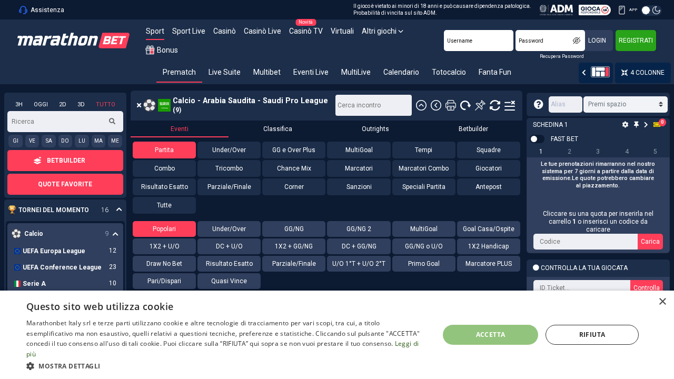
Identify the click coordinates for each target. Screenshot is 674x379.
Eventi (180, 129)
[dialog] (337, 335)
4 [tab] (627, 151)
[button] (226, 365)
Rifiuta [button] (592, 334)
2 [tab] (569, 151)
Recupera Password (562, 56)
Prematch (179, 72)
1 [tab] (541, 151)
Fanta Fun (495, 72)
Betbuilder (473, 129)
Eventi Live (311, 72)
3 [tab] (598, 151)
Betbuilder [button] (66, 160)
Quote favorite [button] (65, 184)
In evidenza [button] (59, 210)
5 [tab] (655, 151)
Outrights (375, 129)
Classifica (277, 129)
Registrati (636, 40)
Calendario (401, 72)
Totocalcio (449, 72)
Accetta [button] (491, 334)
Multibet (267, 72)
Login (597, 40)
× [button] (662, 302)
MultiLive (356, 72)
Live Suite (225, 72)
